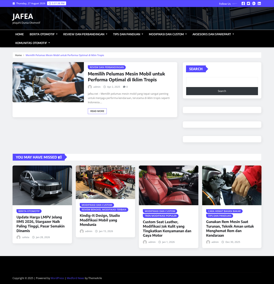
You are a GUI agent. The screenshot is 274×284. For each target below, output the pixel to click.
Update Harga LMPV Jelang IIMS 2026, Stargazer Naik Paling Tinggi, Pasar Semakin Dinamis (40, 224)
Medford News (75, 278)
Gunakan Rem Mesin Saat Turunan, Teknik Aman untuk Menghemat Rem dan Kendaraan (230, 228)
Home (19, 34)
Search (196, 68)
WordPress (57, 278)
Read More (97, 111)
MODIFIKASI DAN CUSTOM (167, 34)
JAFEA (23, 16)
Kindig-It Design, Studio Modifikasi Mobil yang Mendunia (100, 220)
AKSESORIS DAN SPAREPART (212, 34)
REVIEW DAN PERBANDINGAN (84, 34)
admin (97, 86)
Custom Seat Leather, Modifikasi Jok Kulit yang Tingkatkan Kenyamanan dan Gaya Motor (167, 229)
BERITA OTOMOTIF (42, 34)
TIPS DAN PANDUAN (127, 34)
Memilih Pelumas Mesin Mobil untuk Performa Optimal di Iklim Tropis (65, 55)
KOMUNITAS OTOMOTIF (31, 43)
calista (25, 237)
